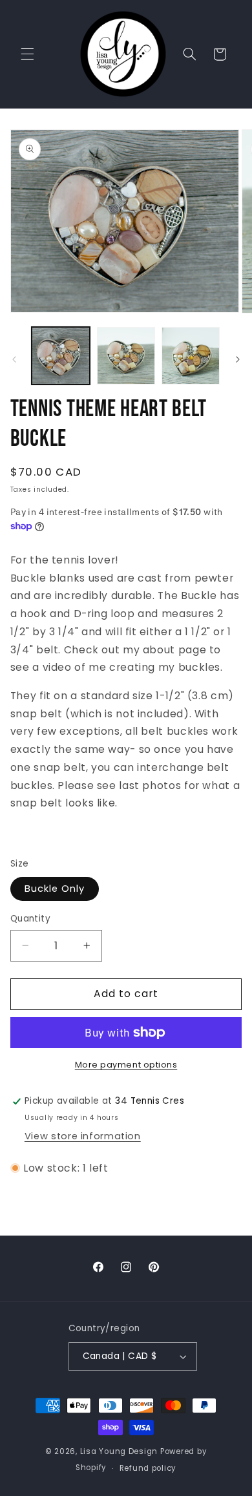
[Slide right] (238, 359)
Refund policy (148, 1468)
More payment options (126, 1064)
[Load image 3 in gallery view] (191, 356)
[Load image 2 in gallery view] (126, 356)
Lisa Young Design (119, 1451)
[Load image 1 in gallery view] (61, 356)
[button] (27, 54)
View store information (83, 1136)
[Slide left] (14, 359)
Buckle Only (55, 888)
